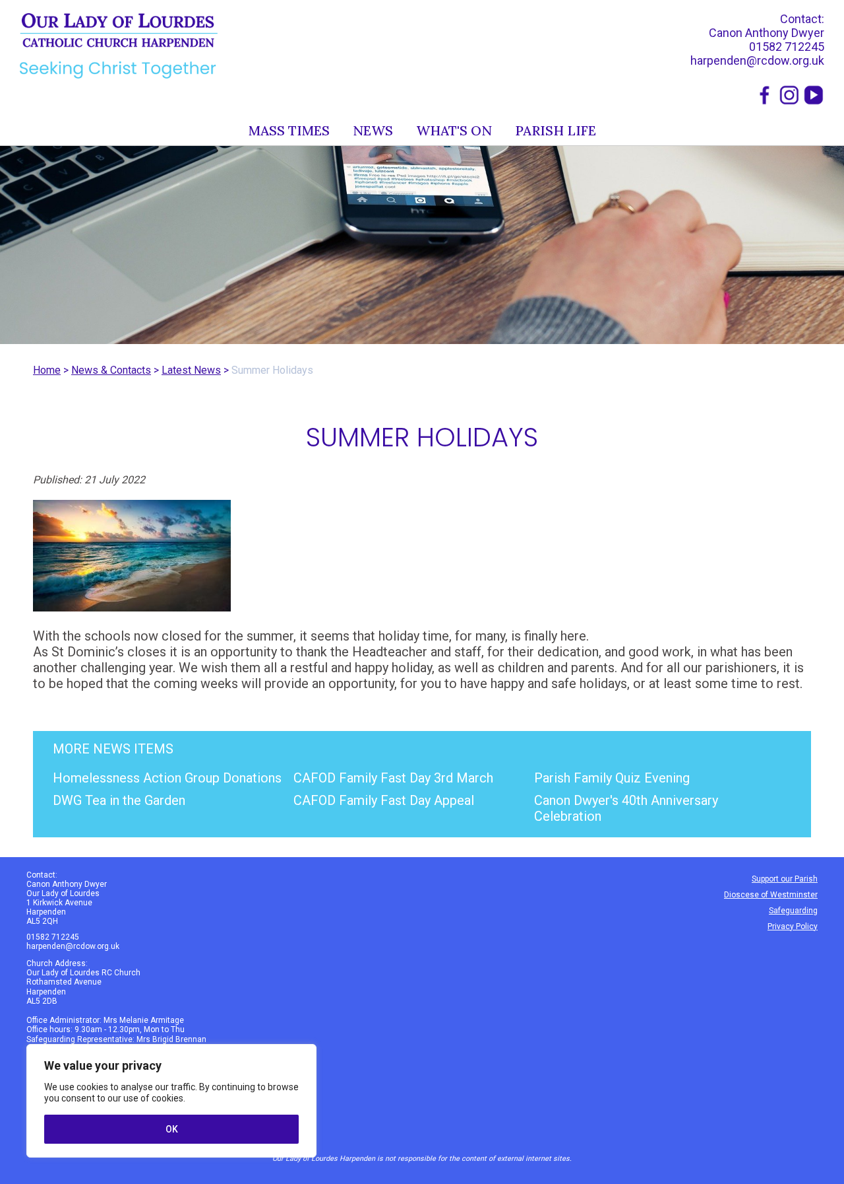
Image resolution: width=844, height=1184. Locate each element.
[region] (171, 1101)
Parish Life (555, 130)
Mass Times (289, 130)
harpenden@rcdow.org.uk (757, 60)
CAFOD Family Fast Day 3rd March (393, 778)
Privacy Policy (793, 926)
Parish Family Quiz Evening (612, 778)
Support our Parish (785, 879)
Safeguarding (793, 910)
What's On (454, 130)
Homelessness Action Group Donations (167, 778)
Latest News (191, 370)
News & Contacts (111, 370)
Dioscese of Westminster (771, 894)
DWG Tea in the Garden (119, 800)
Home (47, 370)
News (373, 130)
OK (172, 1129)
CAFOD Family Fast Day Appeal (383, 800)
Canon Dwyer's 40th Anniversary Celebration (626, 808)
